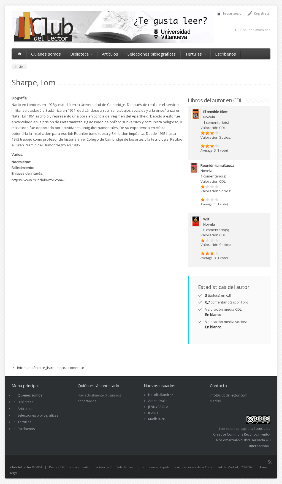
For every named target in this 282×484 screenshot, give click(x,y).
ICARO (153, 413)
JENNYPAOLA (158, 406)
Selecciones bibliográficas (152, 54)
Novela (209, 116)
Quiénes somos (46, 54)
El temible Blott (215, 111)
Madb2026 (156, 419)
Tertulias (193, 54)
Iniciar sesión (233, 13)
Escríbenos (225, 54)
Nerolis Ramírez (160, 394)
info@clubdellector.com (228, 395)
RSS (269, 462)
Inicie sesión (27, 367)
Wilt (206, 219)
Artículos (110, 54)
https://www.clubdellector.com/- (38, 179)
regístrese (50, 367)
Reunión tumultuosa (217, 165)
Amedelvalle (157, 400)
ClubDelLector (20, 467)
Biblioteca (79, 54)
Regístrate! (262, 13)
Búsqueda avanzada (254, 30)
